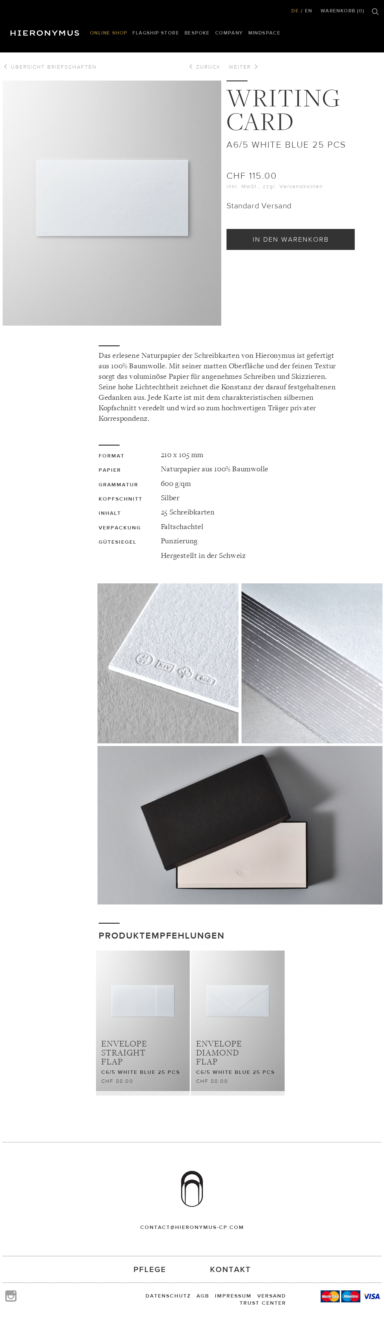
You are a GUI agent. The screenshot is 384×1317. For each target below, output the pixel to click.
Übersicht (53, 67)
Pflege (150, 1269)
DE (295, 10)
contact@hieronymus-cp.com (192, 1227)
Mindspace (264, 33)
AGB (202, 1296)
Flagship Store (155, 33)
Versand (271, 1296)
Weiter (241, 67)
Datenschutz (168, 1296)
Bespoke (197, 33)
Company (229, 33)
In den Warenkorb (291, 239)
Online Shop (108, 33)
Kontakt (230, 1269)
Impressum (233, 1296)
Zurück (207, 67)
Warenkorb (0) (342, 10)
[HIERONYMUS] (46, 31)
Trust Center (263, 1303)
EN (308, 10)
